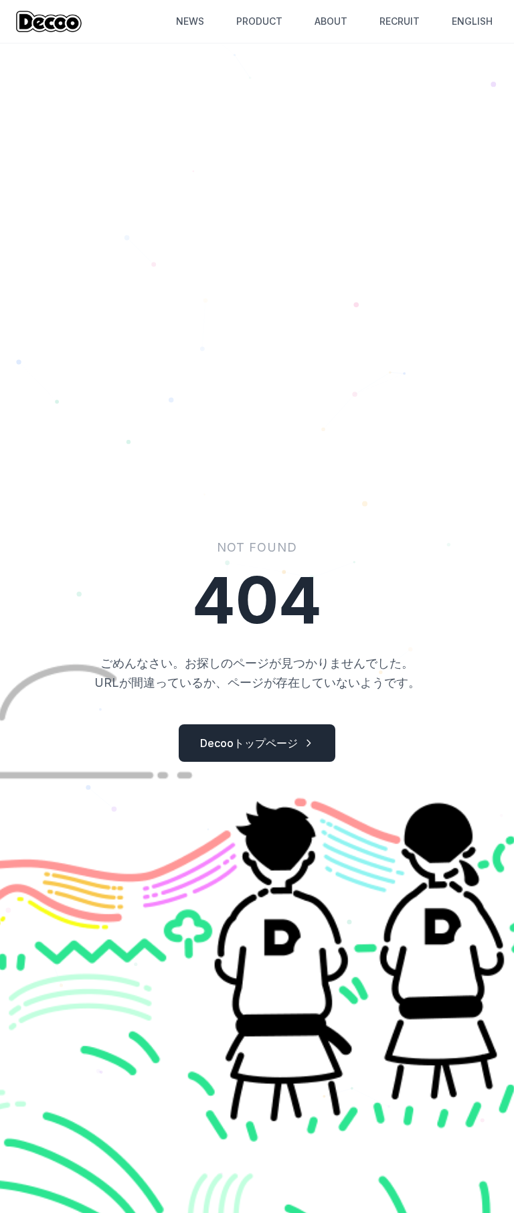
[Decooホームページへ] (49, 21)
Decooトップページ (249, 743)
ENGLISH (472, 21)
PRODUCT (259, 21)
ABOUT (331, 21)
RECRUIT (399, 21)
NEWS (190, 21)
